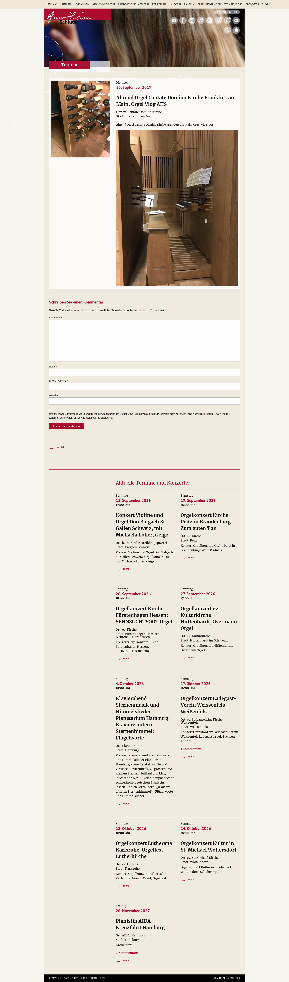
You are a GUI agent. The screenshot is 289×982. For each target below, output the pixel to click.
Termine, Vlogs (233, 4)
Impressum (55, 978)
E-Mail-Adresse (58, 381)
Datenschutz (71, 978)
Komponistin (160, 4)
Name (53, 366)
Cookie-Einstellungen (93, 978)
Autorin (176, 4)
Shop (265, 4)
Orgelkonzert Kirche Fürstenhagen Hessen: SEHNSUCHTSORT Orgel (144, 615)
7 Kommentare (127, 953)
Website (53, 395)
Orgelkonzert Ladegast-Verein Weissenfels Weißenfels (209, 705)
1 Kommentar (191, 749)
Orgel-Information (209, 4)
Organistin (82, 4)
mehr (122, 568)
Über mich (52, 4)
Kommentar (56, 317)
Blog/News (252, 4)
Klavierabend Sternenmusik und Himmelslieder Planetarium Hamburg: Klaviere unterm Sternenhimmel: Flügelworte (143, 718)
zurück (57, 447)
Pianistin (67, 4)
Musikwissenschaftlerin (133, 4)
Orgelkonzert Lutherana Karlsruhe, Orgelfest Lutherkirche (144, 849)
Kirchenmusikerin (104, 4)
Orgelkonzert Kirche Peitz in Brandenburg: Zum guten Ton (206, 521)
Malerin (189, 4)
